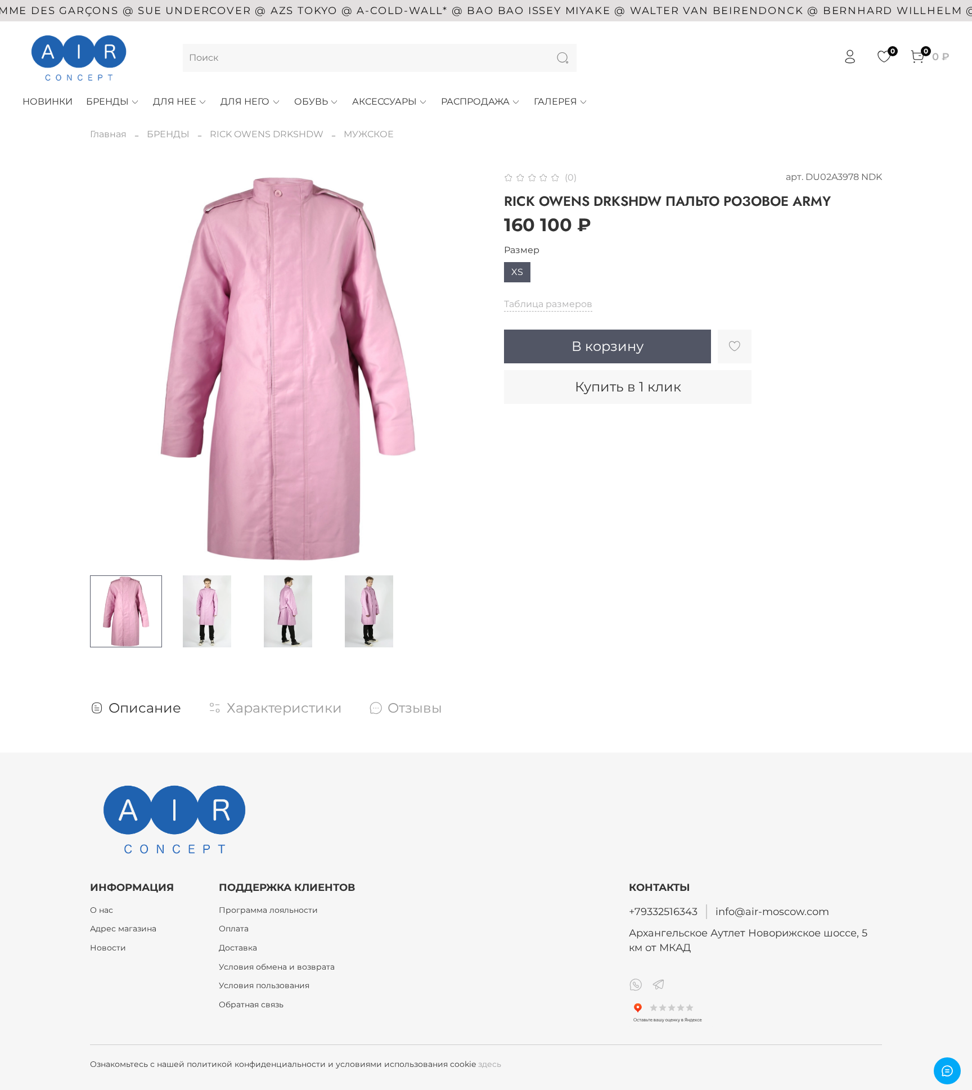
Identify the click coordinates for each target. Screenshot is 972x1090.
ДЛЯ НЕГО (244, 101)
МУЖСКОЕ (369, 134)
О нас (101, 910)
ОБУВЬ (311, 101)
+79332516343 (663, 911)
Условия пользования (264, 985)
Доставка (238, 948)
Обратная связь (251, 1004)
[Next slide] (468, 368)
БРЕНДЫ (107, 101)
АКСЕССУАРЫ (384, 101)
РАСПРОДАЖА (475, 101)
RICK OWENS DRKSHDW (266, 134)
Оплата (234, 929)
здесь (489, 1064)
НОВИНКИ (47, 101)
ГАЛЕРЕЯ (555, 101)
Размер (521, 250)
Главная (108, 134)
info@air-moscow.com (772, 911)
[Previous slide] (108, 368)
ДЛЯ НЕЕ (174, 101)
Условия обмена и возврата (277, 967)
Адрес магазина (123, 929)
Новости (108, 948)
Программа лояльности (268, 910)
